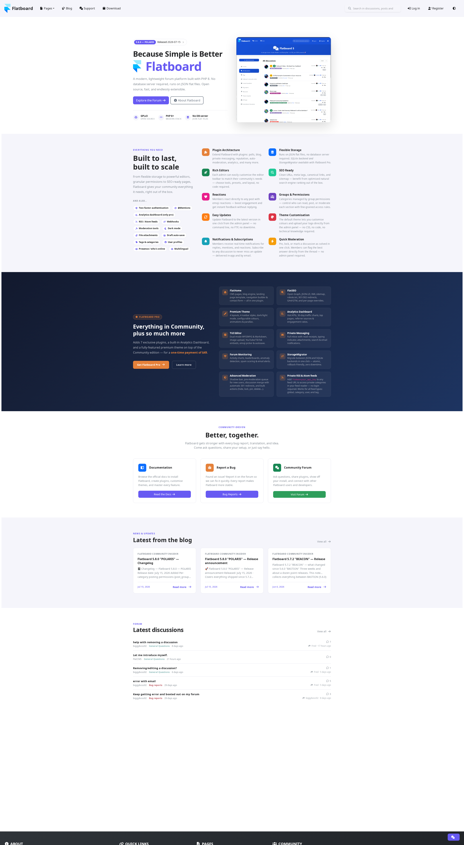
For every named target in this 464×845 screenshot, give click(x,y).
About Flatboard (189, 100)
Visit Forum (297, 494)
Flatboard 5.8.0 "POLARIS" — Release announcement (231, 561)
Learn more (184, 364)
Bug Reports (230, 494)
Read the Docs (162, 494)
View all (322, 541)
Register (438, 8)
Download (114, 8)
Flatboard (22, 8)
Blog (69, 8)
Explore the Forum (148, 100)
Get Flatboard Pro (148, 364)
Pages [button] (48, 8)
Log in (416, 8)
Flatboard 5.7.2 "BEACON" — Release (298, 559)
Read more (162, 587)
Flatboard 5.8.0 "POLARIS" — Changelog (158, 561)
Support (89, 8)
